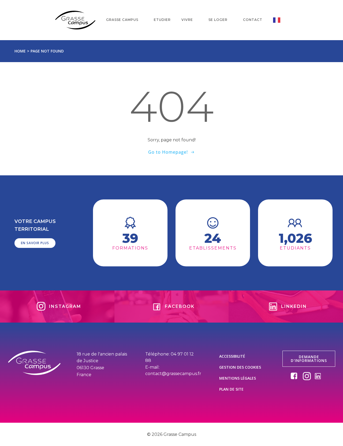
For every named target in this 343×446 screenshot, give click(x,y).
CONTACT (252, 20)
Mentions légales (237, 378)
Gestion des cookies (240, 367)
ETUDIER (162, 20)
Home (20, 51)
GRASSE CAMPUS (122, 20)
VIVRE (187, 20)
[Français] (280, 20)
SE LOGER (218, 20)
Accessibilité (232, 356)
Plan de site (231, 389)
